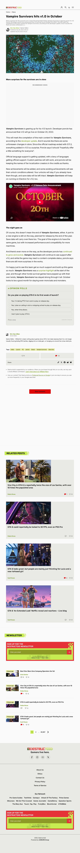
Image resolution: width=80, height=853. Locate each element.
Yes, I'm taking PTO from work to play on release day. (30, 301)
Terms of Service (35, 657)
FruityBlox (42, 804)
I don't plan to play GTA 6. (20, 314)
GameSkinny (52, 801)
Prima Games (64, 798)
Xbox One (51, 349)
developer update (29, 141)
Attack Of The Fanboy (49, 798)
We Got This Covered (24, 801)
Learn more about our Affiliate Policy (37, 371)
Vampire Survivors (42, 349)
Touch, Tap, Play (30, 804)
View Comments (40, 391)
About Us (40, 770)
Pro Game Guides (16, 798)
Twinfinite (27, 798)
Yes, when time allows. (19, 310)
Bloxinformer (52, 804)
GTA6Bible (62, 804)
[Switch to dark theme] (69, 7)
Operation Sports (65, 801)
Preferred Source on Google (41, 375)
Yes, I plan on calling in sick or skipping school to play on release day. (36, 305)
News (14, 12)
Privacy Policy (45, 657)
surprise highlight (46, 270)
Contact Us (40, 778)
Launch (18, 349)
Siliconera (10, 801)
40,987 (43, 732)
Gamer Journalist (39, 801)
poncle (27, 349)
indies (12, 349)
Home (8, 12)
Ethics (40, 774)
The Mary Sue (17, 804)
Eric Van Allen (14, 28)
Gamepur (36, 798)
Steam (33, 349)
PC (23, 349)
